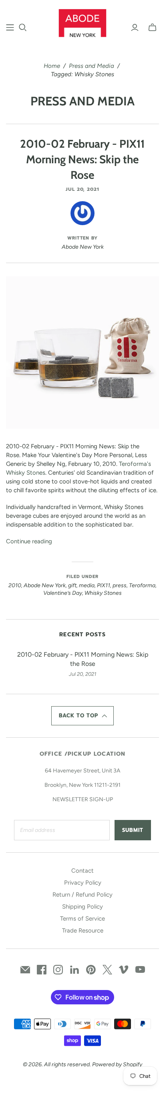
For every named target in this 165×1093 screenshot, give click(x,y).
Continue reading (29, 541)
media (87, 585)
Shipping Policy (82, 906)
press (120, 585)
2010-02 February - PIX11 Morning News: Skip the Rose (82, 159)
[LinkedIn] (74, 969)
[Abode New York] (83, 22)
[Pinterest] (91, 969)
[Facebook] (41, 969)
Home (52, 65)
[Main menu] (10, 28)
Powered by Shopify (117, 1064)
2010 (14, 585)
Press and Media (91, 65)
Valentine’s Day (62, 593)
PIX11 (103, 585)
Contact (82, 870)
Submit (132, 830)
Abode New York (45, 585)
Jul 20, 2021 (83, 189)
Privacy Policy (82, 882)
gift (72, 585)
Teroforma (142, 585)
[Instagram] (58, 969)
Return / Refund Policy (82, 894)
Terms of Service (82, 918)
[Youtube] (140, 969)
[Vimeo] (124, 969)
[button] (82, 715)
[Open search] (23, 28)
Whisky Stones (103, 593)
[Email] (25, 969)
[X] (107, 969)
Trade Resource (82, 930)
